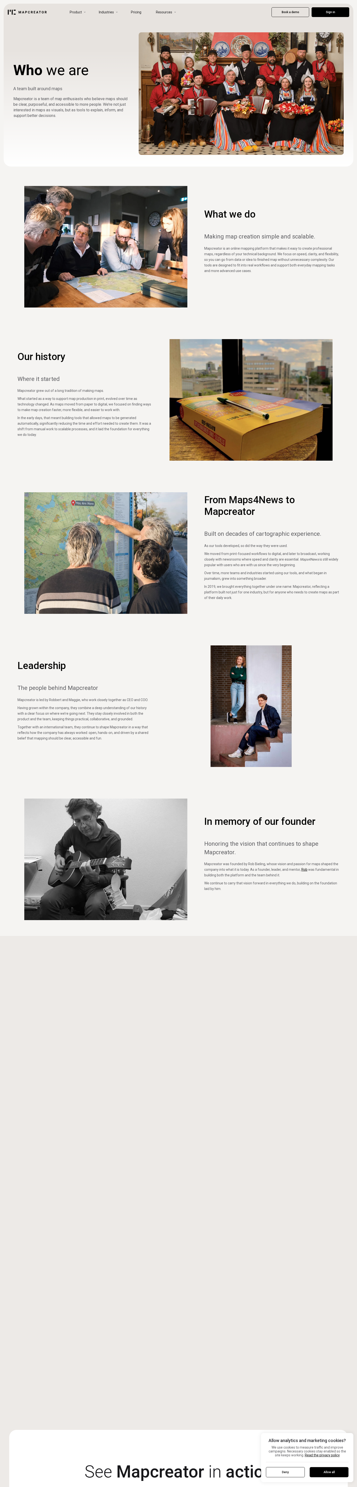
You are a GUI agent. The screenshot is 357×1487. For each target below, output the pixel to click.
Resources (164, 12)
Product (76, 12)
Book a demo (290, 12)
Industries (106, 12)
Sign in (330, 12)
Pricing (136, 12)
